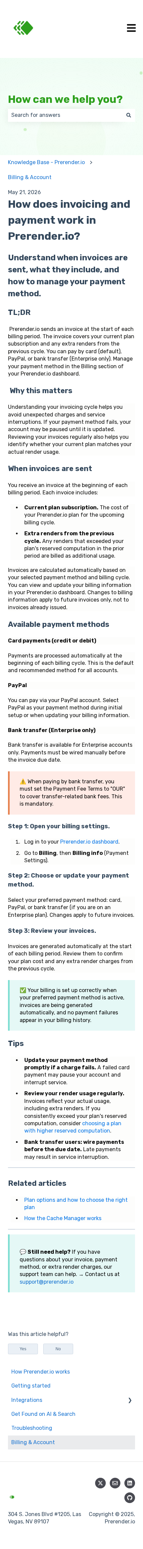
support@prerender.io (46, 1282)
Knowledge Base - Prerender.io (46, 162)
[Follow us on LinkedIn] (129, 1483)
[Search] (128, 115)
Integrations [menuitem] (26, 1400)
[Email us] (115, 1483)
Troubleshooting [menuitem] (31, 1428)
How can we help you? (65, 99)
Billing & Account (30, 177)
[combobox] (65, 115)
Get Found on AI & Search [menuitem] (43, 1414)
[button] (129, 1401)
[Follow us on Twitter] (100, 1483)
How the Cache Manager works (62, 1218)
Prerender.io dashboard (89, 842)
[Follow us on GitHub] (129, 1497)
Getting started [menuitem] (31, 1386)
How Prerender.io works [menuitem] (40, 1372)
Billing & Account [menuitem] (33, 1442)
